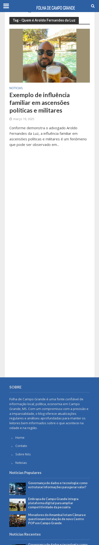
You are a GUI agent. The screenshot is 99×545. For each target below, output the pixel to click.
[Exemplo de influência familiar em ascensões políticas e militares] (49, 55)
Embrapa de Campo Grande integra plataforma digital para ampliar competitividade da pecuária (53, 503)
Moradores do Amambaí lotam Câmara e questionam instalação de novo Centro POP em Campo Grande (57, 519)
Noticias (16, 88)
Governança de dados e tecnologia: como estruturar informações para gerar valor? (57, 485)
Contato (21, 446)
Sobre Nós (23, 454)
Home (20, 437)
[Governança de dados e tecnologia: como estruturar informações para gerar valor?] (17, 488)
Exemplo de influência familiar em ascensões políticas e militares (39, 102)
